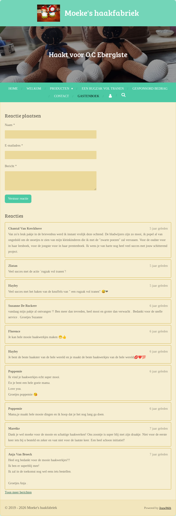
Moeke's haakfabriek (102, 12)
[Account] (110, 96)
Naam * (10, 125)
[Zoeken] (123, 95)
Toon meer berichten (18, 492)
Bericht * (11, 166)
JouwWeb (165, 508)
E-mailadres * (14, 145)
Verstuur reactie (18, 198)
